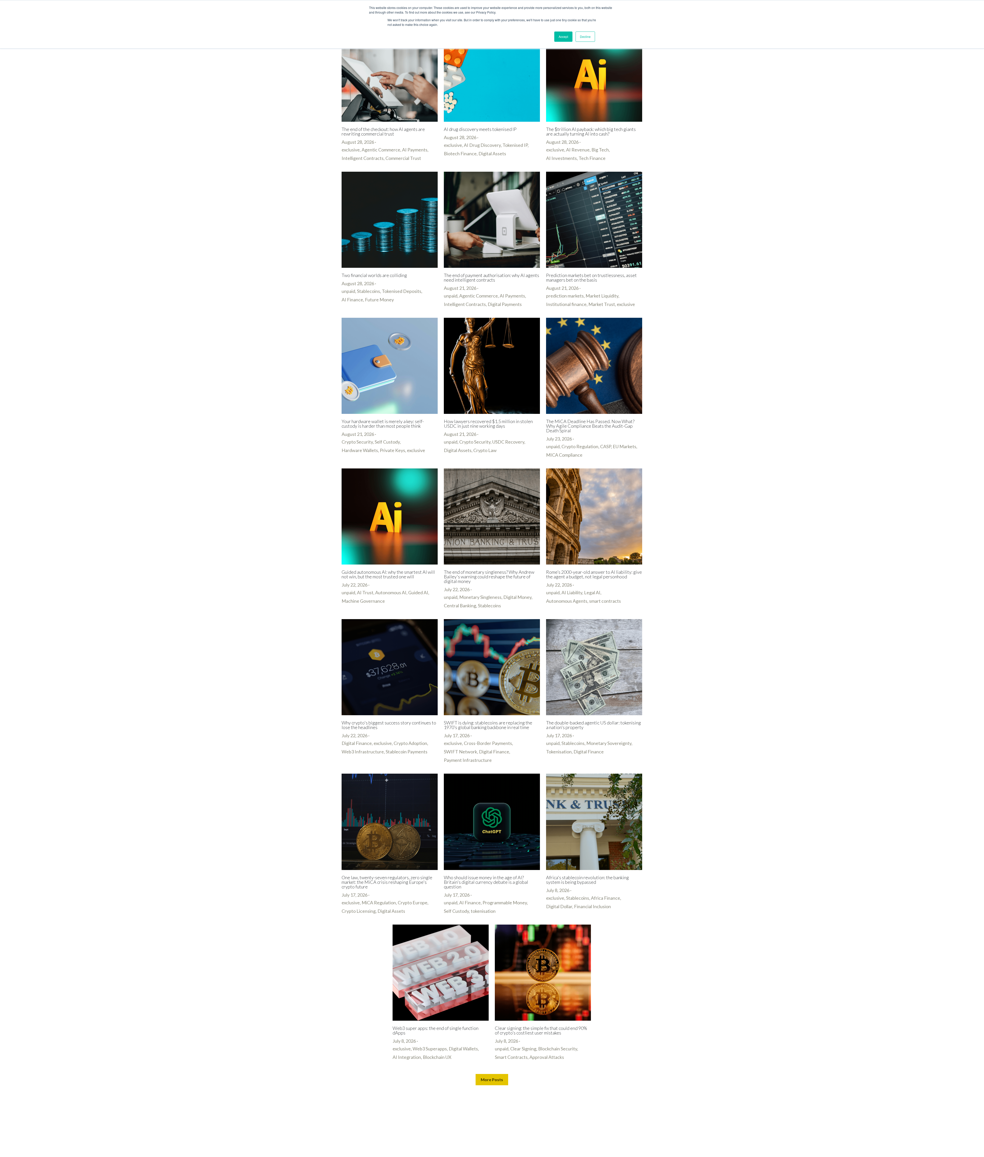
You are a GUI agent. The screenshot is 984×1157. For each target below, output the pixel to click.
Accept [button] (563, 36)
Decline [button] (585, 36)
